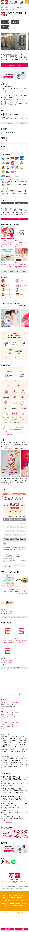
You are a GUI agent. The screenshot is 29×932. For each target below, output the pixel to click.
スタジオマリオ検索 (16, 7)
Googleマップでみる (14, 694)
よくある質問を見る (6, 822)
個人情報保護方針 (19, 905)
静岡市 (8, 9)
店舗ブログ (14, 900)
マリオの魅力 (6, 897)
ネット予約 (21, 929)
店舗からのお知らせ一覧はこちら (14, 667)
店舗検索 (7, 7)
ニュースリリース (9, 905)
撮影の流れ (7, 900)
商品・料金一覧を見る (7, 434)
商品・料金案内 (15, 897)
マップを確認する (7, 123)
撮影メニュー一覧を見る (8, 297)
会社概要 (24, 903)
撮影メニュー (6, 895)
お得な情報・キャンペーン (17, 895)
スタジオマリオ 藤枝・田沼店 (11, 712)
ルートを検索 (21, 123)
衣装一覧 (22, 897)
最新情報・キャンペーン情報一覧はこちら (14, 271)
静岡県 (2, 9)
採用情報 (18, 903)
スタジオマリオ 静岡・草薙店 (11, 702)
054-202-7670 (4, 140)
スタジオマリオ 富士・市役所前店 (12, 722)
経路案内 (7, 929)
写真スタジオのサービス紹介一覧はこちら (14, 617)
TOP (2, 7)
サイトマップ (5, 903)
